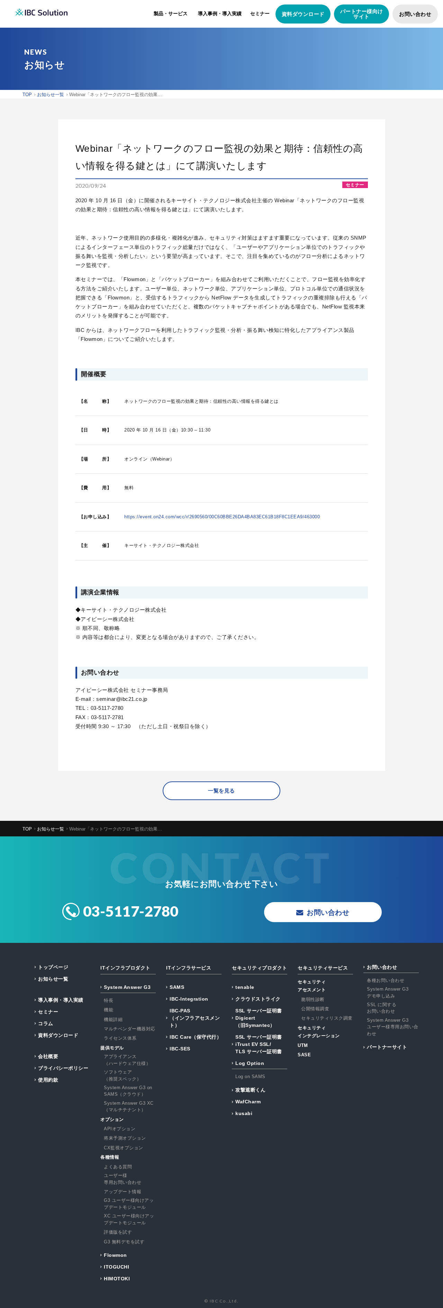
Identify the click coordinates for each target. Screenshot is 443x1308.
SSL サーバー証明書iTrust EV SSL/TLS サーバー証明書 (258, 1044)
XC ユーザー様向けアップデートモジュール (129, 1219)
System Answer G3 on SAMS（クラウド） (128, 1091)
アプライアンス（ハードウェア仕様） (127, 1060)
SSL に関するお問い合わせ (381, 1008)
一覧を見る (221, 791)
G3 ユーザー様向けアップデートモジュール (129, 1204)
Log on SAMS (250, 1076)
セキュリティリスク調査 (327, 1018)
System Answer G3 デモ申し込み (387, 992)
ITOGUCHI (116, 1267)
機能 (108, 1009)
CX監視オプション (123, 1147)
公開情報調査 (315, 1008)
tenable (244, 987)
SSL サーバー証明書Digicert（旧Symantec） (258, 1018)
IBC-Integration (189, 999)
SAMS (177, 987)
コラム (45, 1023)
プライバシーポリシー (63, 1068)
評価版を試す (118, 1232)
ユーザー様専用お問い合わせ (122, 1179)
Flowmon (115, 1255)
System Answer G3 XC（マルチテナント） (129, 1107)
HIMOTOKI (117, 1278)
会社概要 (48, 1056)
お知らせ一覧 (53, 979)
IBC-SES (180, 1048)
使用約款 (48, 1080)
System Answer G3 (127, 987)
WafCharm (248, 1101)
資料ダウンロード (303, 14)
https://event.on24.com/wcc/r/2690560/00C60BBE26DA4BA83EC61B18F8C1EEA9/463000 (222, 516)
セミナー (260, 13)
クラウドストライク (258, 999)
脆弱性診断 (313, 999)
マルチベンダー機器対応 (129, 1028)
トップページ (53, 967)
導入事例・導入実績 (220, 13)
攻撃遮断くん (250, 1090)
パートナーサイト (387, 1047)
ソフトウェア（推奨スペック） (122, 1075)
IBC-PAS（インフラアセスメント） (195, 1018)
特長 (108, 1000)
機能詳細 (113, 1019)
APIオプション (119, 1128)
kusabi (243, 1113)
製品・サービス (171, 13)
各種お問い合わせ (385, 980)
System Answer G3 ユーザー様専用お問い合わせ (392, 1027)
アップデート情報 (122, 1191)
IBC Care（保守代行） (196, 1037)
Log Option (249, 1063)
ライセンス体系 (120, 1038)
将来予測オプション (125, 1138)
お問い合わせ (415, 14)
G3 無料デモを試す (124, 1241)
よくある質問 (118, 1166)
